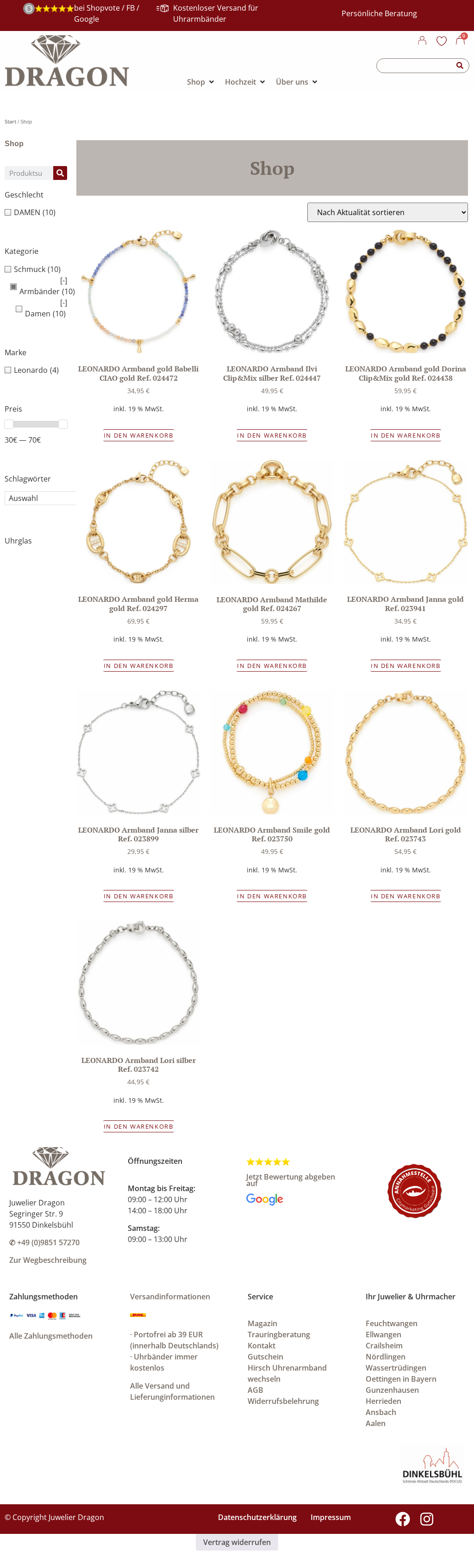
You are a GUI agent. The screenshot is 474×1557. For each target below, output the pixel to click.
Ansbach (381, 1412)
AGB (255, 1390)
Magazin (262, 1323)
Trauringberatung (279, 1334)
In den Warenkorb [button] (139, 435)
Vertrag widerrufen (237, 1542)
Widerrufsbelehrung (283, 1401)
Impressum (331, 1517)
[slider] (8, 424)
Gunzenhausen (392, 1390)
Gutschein (265, 1357)
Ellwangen (383, 1334)
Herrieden (383, 1401)
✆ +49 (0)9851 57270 (44, 1242)
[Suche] (460, 66)
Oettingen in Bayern (401, 1379)
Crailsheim (384, 1346)
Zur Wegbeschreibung (48, 1260)
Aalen (376, 1423)
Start (10, 121)
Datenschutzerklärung (257, 1517)
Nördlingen (385, 1357)
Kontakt (261, 1346)
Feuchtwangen (392, 1323)
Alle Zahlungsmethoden (51, 1336)
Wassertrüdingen (396, 1368)
